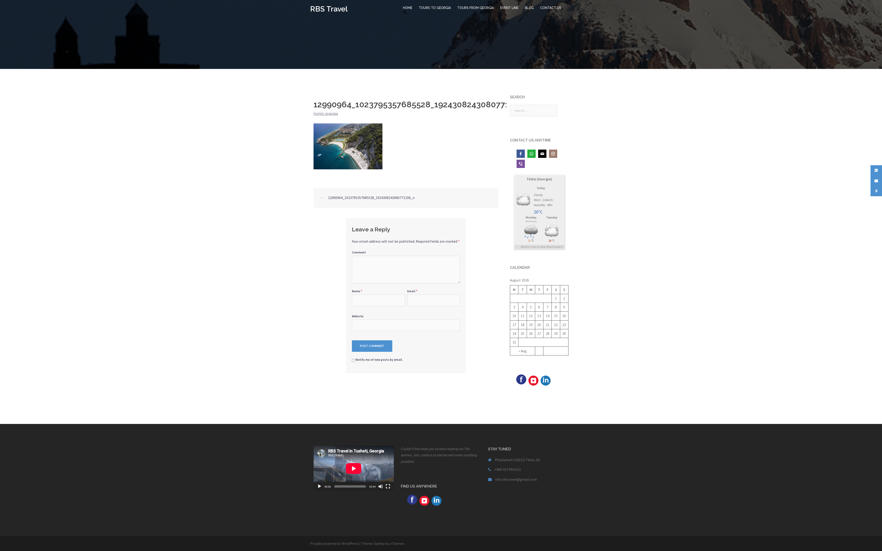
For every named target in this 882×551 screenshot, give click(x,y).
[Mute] (380, 486)
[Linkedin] (545, 380)
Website (357, 316)
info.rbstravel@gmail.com (516, 479)
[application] (354, 468)
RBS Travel (329, 9)
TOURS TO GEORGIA (435, 8)
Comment (359, 252)
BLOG (529, 8)
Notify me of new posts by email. (379, 360)
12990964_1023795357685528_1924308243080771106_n (371, 197)
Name (357, 291)
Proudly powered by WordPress (334, 543)
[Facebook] (521, 379)
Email (412, 291)
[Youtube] (533, 380)
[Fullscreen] (388, 486)
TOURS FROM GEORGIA (475, 8)
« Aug (522, 351)
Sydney (379, 543)
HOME (407, 8)
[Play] (319, 486)
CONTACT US (550, 8)
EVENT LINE (509, 8)
